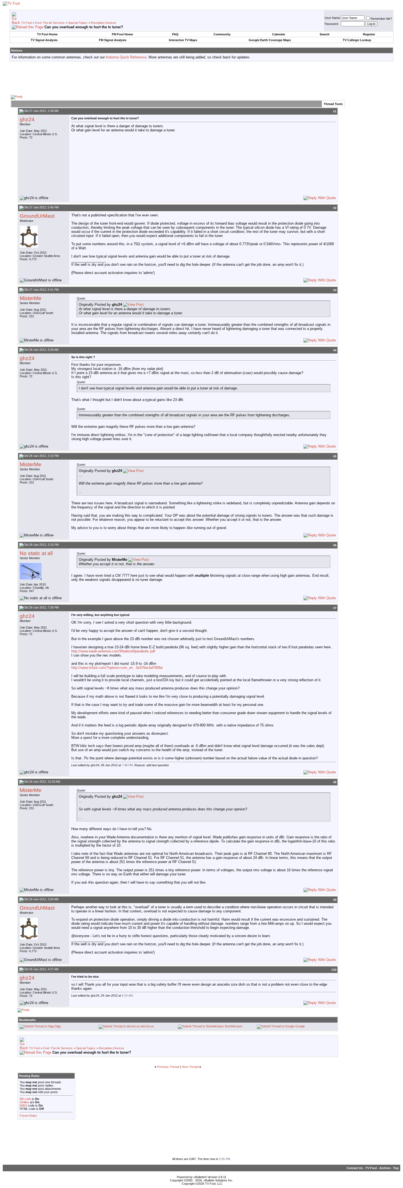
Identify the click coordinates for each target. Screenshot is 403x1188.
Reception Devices (103, 22)
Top (396, 1168)
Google (300, 1026)
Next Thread (190, 1066)
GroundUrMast (37, 216)
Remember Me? (381, 18)
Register (369, 34)
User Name (332, 17)
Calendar (278, 34)
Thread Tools (333, 104)
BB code (25, 1099)
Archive (384, 1168)
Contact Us (355, 1168)
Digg (58, 1026)
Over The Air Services (50, 22)
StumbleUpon (233, 1026)
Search (325, 34)
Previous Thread (168, 1066)
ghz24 (27, 119)
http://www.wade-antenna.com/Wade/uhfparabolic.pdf (113, 651)
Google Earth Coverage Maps (270, 40)
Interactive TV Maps (183, 40)
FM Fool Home (122, 34)
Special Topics (77, 22)
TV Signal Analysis (44, 40)
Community (222, 34)
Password (331, 24)
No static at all (36, 553)
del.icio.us (147, 1026)
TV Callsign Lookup (357, 40)
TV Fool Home (47, 34)
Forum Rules (28, 1115)
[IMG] (23, 1105)
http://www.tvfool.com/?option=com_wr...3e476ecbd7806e (117, 668)
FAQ (175, 34)
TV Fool (26, 22)
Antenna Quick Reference (126, 57)
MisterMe (30, 298)
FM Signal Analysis (112, 40)
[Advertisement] (201, 78)
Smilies (24, 1102)
